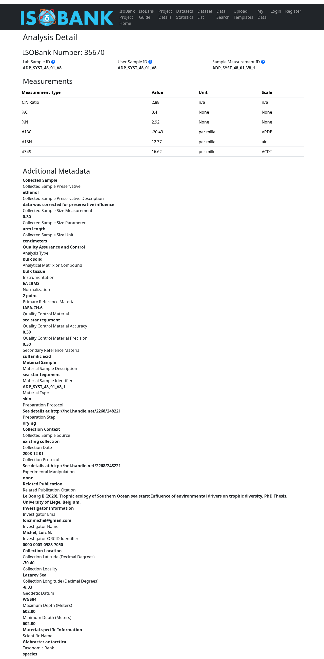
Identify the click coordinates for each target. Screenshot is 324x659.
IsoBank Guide (146, 14)
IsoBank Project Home (127, 17)
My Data (262, 14)
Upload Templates (243, 14)
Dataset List (204, 14)
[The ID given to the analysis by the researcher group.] (150, 62)
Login (276, 11)
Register (293, 11)
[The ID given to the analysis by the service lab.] (53, 62)
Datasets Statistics (184, 14)
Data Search (223, 14)
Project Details (165, 14)
